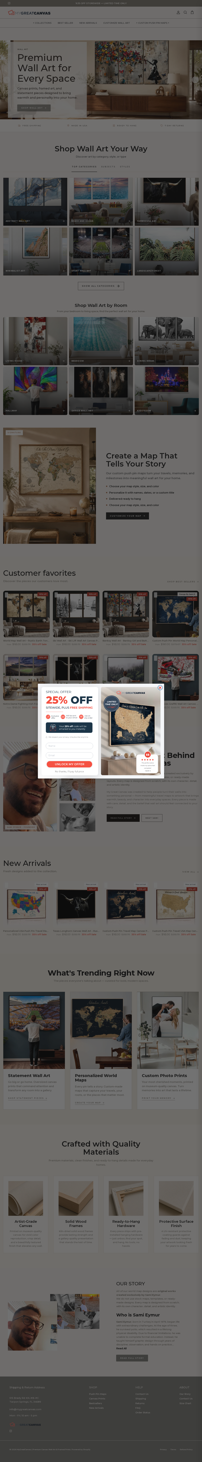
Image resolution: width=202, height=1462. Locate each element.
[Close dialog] (160, 687)
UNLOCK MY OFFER (69, 764)
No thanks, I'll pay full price (69, 771)
